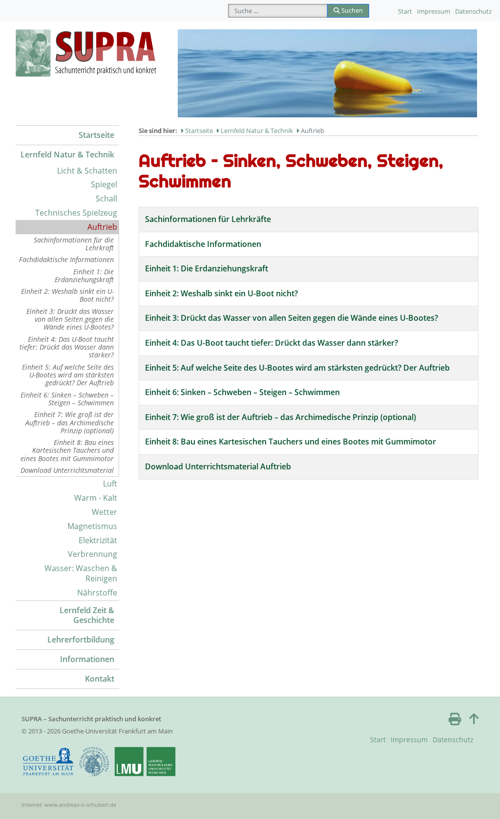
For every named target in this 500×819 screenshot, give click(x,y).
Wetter (104, 512)
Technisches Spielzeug (76, 212)
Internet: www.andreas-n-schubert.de (68, 804)
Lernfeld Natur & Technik (67, 154)
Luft (110, 483)
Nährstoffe (97, 592)
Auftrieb (102, 226)
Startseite (96, 135)
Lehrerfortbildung (80, 639)
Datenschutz (473, 11)
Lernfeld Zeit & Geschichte (87, 615)
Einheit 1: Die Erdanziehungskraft (84, 275)
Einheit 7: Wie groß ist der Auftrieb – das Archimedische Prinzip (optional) (69, 422)
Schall (106, 198)
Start (405, 11)
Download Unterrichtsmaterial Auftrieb (218, 466)
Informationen (87, 659)
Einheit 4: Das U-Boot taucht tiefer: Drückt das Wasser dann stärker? (67, 347)
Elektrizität (98, 540)
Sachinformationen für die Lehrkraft (74, 243)
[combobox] (278, 11)
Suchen (351, 10)
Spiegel (104, 184)
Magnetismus (92, 526)
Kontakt (99, 678)
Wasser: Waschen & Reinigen (80, 573)
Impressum (433, 11)
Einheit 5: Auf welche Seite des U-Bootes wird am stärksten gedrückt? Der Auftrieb (68, 375)
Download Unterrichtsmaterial (67, 470)
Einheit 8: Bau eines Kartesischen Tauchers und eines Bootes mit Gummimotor (67, 450)
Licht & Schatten (87, 170)
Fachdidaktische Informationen (66, 259)
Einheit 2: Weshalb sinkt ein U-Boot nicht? (67, 295)
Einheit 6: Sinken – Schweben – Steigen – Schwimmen (67, 398)
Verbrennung (92, 554)
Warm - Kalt (95, 497)
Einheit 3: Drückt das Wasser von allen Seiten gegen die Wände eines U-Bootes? (70, 319)
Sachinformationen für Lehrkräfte (208, 219)
